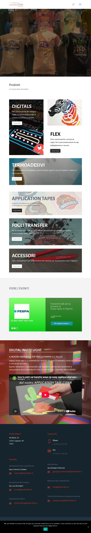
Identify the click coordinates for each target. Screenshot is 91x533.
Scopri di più (17, 123)
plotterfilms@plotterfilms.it (25, 503)
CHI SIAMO (16, 53)
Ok (45, 529)
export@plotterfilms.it (23, 473)
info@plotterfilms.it (61, 487)
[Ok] (88, 527)
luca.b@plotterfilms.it (23, 490)
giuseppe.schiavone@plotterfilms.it (67, 472)
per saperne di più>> (61, 323)
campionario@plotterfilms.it (64, 501)
